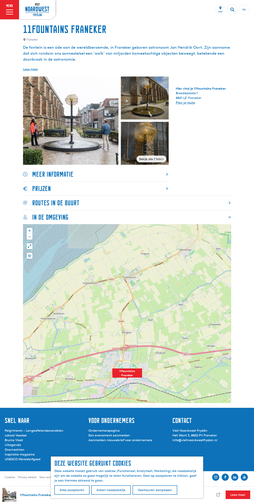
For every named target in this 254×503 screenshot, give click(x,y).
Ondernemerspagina (104, 430)
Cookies (10, 477)
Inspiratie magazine (20, 454)
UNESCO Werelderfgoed (22, 459)
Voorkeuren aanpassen (155, 490)
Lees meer (30, 69)
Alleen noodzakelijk (111, 490)
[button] (127, 375)
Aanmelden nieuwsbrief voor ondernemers (120, 440)
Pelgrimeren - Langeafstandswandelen (34, 430)
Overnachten (14, 450)
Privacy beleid (27, 477)
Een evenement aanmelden (109, 435)
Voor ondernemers (51, 477)
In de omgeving (50, 217)
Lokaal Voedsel (16, 435)
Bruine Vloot (14, 440)
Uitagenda (13, 445)
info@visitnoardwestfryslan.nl (194, 440)
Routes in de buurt (55, 203)
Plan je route (185, 103)
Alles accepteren (72, 490)
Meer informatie (52, 174)
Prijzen (41, 188)
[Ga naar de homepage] (37, 9)
